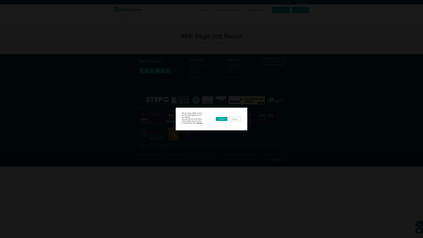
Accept (221, 119)
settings (199, 123)
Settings (234, 119)
